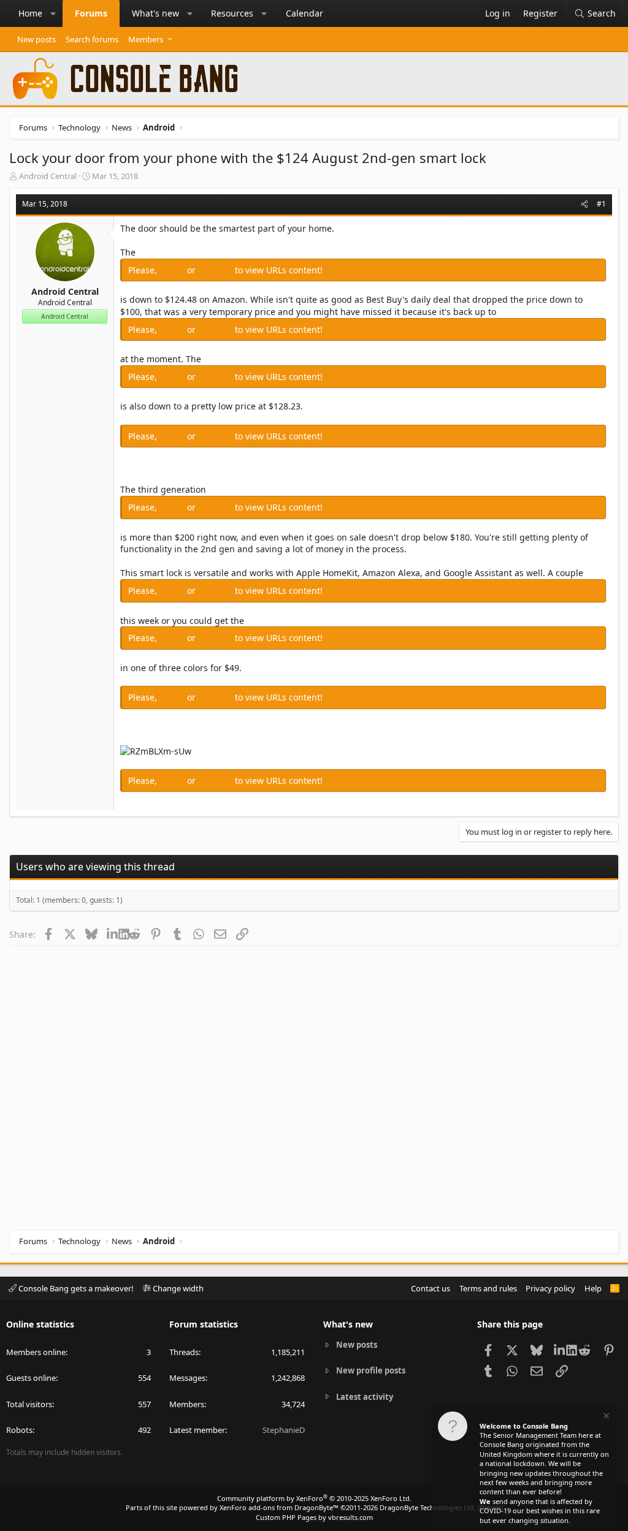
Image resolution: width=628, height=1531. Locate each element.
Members (145, 39)
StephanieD (283, 1429)
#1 (601, 204)
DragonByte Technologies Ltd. (428, 1507)
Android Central (48, 175)
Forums (91, 13)
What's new (155, 13)
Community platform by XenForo (314, 1498)
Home (30, 13)
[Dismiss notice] (605, 1417)
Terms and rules (488, 1288)
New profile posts (370, 1370)
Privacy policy (550, 1288)
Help (593, 1288)
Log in (173, 270)
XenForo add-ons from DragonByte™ (279, 1507)
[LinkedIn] (112, 934)
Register (216, 270)
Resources (232, 13)
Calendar (304, 13)
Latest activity (364, 1396)
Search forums (92, 39)
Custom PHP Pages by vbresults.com (314, 1517)
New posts (36, 39)
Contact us (430, 1288)
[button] (53, 13)
